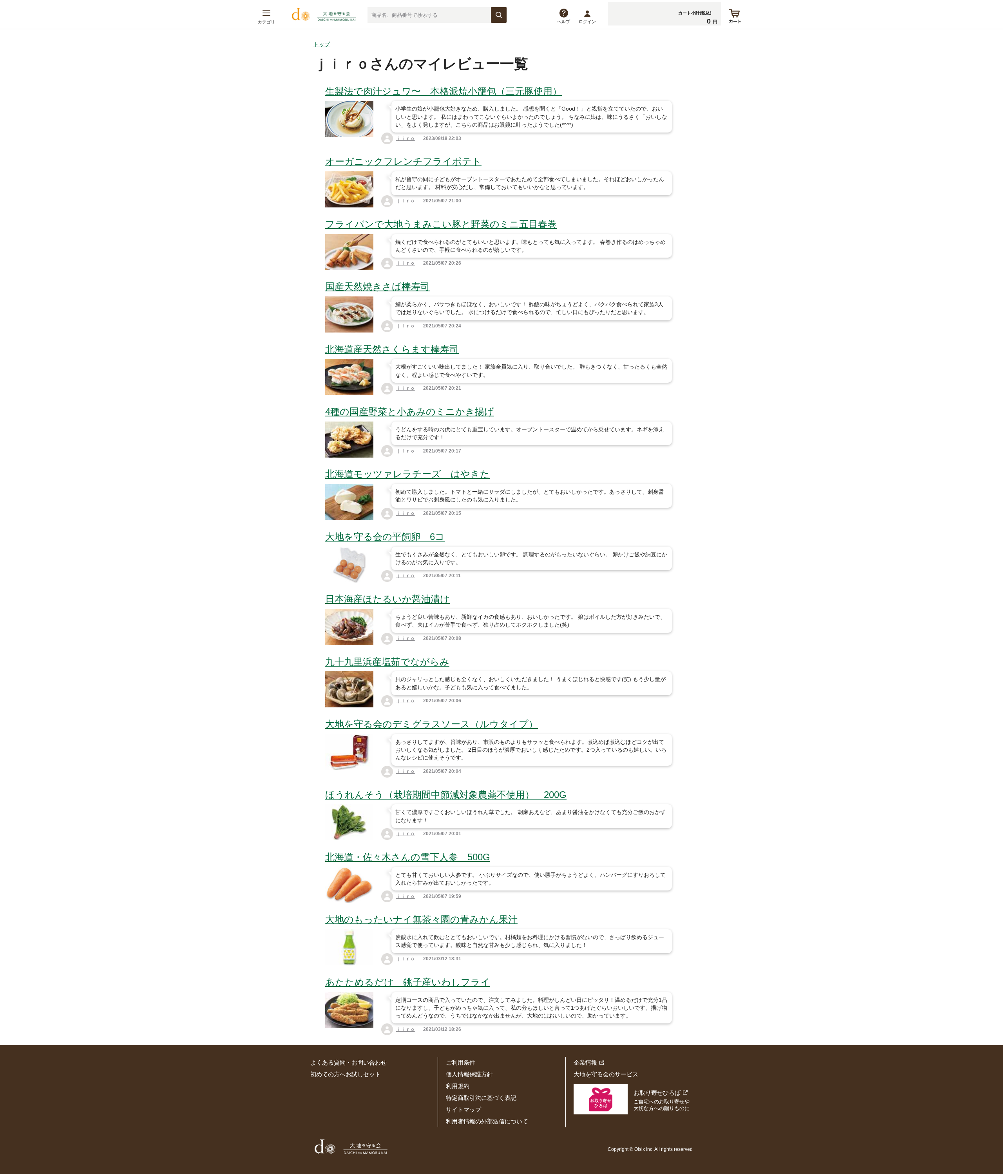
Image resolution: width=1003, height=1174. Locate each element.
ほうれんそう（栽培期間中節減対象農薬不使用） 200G (446, 794)
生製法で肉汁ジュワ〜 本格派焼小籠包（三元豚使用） (443, 91)
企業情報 (585, 1062)
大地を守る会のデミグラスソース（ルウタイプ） (431, 724)
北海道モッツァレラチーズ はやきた (407, 474)
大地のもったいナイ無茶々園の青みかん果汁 (421, 919)
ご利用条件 (460, 1062)
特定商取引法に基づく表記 (481, 1097)
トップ (321, 44)
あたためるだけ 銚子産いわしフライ (407, 982)
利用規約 (457, 1086)
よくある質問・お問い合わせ (348, 1062)
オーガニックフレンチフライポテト (403, 161)
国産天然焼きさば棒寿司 (377, 286)
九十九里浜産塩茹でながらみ (387, 661)
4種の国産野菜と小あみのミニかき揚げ (409, 411)
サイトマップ (463, 1109)
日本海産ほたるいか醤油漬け (387, 599)
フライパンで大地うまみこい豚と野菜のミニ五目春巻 (441, 224)
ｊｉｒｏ (405, 138)
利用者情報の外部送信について (487, 1121)
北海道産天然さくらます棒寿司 (392, 349)
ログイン (587, 21)
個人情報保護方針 (469, 1074)
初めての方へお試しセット (345, 1074)
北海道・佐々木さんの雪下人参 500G (407, 857)
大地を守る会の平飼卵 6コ (385, 536)
